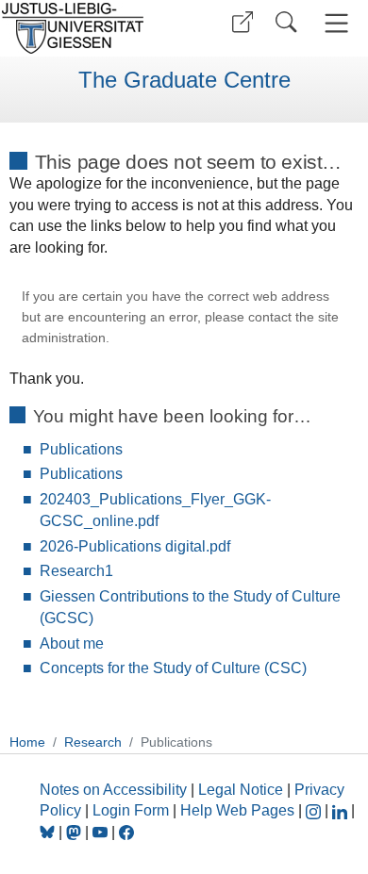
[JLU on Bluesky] (49, 832)
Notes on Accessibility (115, 790)
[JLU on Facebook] (126, 832)
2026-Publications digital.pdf (135, 546)
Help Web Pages (237, 810)
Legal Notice (240, 790)
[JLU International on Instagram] (315, 810)
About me (72, 643)
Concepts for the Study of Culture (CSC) (173, 668)
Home (27, 742)
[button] (242, 22)
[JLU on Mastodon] (75, 832)
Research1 (76, 571)
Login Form (130, 810)
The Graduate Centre (184, 80)
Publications (81, 449)
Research (93, 742)
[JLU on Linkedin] (341, 810)
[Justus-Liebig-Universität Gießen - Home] (89, 28)
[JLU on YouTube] (101, 832)
